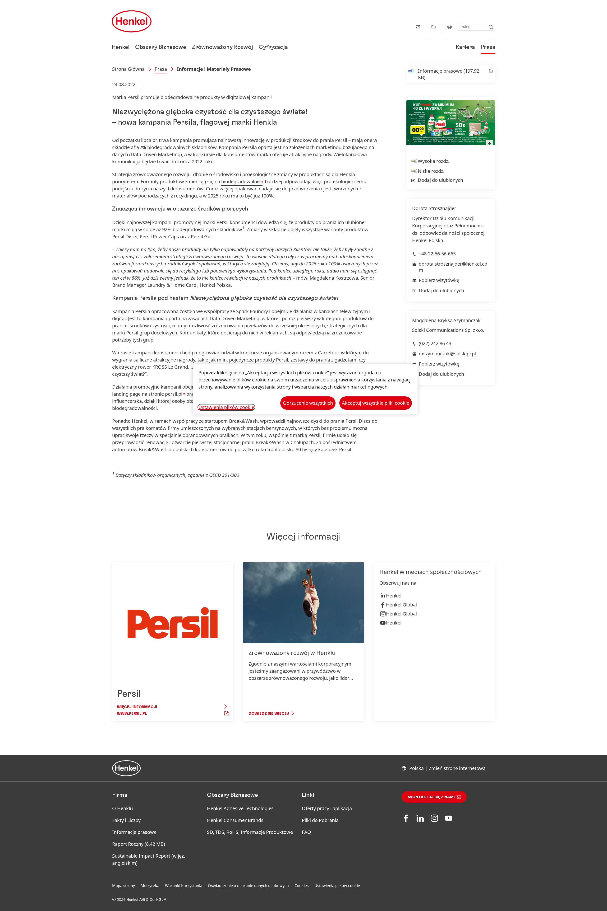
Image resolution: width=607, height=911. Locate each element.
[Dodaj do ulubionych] (491, 74)
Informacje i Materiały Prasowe (214, 69)
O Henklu (122, 808)
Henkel (120, 47)
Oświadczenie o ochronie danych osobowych (248, 885)
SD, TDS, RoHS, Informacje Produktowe (250, 832)
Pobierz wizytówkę (439, 280)
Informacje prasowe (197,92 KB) (448, 74)
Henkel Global (401, 604)
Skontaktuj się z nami (431, 797)
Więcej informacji (137, 707)
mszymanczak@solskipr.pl (447, 353)
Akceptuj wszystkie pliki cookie (375, 403)
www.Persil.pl (132, 713)
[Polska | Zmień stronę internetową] (449, 27)
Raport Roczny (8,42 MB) (138, 844)
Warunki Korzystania (183, 885)
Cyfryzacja (273, 47)
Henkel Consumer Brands (235, 820)
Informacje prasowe (134, 832)
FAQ (306, 832)
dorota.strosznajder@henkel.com (453, 267)
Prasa (488, 47)
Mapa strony (123, 885)
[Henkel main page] (132, 21)
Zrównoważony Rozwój (222, 47)
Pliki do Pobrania (320, 820)
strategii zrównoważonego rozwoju (207, 256)
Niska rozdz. (431, 171)
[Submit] (491, 27)
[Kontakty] (417, 27)
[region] (305, 389)
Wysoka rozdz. (433, 161)
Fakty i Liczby (126, 820)
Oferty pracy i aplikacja (327, 808)
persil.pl (173, 394)
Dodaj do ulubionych (440, 180)
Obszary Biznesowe (160, 47)
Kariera (465, 47)
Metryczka (150, 885)
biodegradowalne (240, 181)
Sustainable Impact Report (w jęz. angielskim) (148, 859)
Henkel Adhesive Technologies (240, 808)
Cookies (301, 885)
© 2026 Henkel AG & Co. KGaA (139, 900)
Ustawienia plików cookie (337, 885)
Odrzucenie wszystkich (308, 403)
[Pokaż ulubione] (433, 27)
